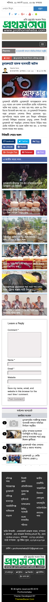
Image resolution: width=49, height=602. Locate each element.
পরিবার (24, 525)
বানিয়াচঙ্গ (10, 511)
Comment (13, 330)
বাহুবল (9, 515)
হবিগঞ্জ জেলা (37, 58)
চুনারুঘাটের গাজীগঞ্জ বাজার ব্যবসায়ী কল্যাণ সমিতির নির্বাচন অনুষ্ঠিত (34, 423)
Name (11, 360)
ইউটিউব (41, 572)
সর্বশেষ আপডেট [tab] (24, 410)
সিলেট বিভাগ (27, 58)
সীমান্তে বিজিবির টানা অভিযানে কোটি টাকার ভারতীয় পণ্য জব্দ (23, 265)
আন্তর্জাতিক (41, 488)
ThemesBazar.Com (24, 599)
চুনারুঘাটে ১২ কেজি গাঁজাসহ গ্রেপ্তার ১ (31, 457)
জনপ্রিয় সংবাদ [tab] (24, 415)
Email (11, 368)
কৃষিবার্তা (24, 499)
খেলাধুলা (40, 498)
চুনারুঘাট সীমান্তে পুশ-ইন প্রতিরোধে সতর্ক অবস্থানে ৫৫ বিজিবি (22, 185)
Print (41, 152)
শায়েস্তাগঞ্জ (10, 486)
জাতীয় (39, 478)
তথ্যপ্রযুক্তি (41, 503)
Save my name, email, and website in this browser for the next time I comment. (22, 391)
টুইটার (20, 572)
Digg (37, 141)
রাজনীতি (40, 483)
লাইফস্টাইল (41, 508)
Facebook (9, 141)
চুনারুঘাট (19, 58)
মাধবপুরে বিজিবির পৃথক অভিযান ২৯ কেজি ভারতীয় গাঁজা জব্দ (23, 312)
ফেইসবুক (9, 572)
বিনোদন (40, 493)
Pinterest (28, 152)
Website (12, 377)
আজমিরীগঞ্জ (11, 506)
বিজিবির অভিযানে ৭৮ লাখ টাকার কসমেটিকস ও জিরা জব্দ (19, 238)
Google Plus (11, 152)
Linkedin (9, 147)
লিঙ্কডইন (30, 572)
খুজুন (40, 8)
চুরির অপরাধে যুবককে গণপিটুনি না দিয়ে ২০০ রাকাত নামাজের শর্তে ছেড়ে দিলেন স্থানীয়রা (33, 435)
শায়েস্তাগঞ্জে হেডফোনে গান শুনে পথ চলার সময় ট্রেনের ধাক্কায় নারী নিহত (22, 288)
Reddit (23, 147)
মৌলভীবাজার (26, 486)
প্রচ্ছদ (8, 58)
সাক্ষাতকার (25, 504)
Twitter (24, 141)
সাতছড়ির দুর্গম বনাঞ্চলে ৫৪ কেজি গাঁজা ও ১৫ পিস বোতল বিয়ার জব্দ (23, 211)
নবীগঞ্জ (9, 496)
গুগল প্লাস (25, 576)
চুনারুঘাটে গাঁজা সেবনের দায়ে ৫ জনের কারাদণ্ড (32, 446)
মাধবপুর (9, 501)
